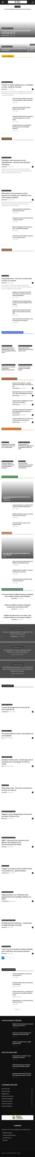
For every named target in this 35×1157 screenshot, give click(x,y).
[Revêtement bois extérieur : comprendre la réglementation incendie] (9, 360)
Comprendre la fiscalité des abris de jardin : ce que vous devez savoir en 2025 (21, 311)
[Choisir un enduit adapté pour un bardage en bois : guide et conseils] (17, 71)
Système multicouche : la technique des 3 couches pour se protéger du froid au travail (17, 762)
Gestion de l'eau (5, 442)
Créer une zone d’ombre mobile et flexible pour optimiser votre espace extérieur (17, 950)
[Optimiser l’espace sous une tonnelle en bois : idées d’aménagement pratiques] (6, 394)
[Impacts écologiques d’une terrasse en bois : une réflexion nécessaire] (6, 229)
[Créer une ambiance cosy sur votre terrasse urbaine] (6, 525)
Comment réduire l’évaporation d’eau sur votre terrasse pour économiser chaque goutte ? (25, 466)
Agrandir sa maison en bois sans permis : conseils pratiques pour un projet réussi (22, 118)
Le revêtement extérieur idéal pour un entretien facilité (24, 368)
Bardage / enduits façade (7, 82)
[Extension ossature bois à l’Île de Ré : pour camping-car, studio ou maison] (6, 1076)
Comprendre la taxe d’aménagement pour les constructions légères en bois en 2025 (22, 302)
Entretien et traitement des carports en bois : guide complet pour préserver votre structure (22, 411)
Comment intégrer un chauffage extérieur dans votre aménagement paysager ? (8, 466)
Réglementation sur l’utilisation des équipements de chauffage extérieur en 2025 (16, 897)
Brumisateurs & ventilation (24, 442)
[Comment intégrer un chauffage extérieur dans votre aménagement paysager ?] (9, 456)
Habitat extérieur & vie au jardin (8, 837)
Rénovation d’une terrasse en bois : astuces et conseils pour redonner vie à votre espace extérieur (16, 195)
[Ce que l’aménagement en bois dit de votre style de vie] (17, 24)
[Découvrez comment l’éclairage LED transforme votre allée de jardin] (6, 1035)
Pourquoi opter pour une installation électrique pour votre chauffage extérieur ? (21, 127)
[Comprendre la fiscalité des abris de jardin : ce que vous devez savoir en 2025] (6, 312)
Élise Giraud (14, 598)
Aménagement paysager (7, 28)
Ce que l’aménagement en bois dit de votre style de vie (17, 9)
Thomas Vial (4, 89)
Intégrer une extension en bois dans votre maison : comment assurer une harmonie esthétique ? (21, 294)
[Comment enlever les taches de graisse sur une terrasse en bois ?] (6, 238)
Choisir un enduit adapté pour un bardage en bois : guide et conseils (17, 86)
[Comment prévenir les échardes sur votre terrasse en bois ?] (6, 211)
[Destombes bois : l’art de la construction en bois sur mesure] (17, 264)
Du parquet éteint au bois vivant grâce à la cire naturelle (16, 554)
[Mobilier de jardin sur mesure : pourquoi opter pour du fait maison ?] (6, 516)
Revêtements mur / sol (7, 46)
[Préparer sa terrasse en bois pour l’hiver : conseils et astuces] (6, 220)
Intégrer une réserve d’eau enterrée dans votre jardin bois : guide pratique (8, 446)
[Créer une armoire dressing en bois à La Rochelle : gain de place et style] (6, 564)
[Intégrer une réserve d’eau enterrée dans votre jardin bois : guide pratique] (9, 437)
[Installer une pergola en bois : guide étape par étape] (6, 1044)
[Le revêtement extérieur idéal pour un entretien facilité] (25, 360)
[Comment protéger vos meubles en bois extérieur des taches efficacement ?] (6, 507)
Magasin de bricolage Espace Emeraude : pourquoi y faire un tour (25, 349)
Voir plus (17, 1009)
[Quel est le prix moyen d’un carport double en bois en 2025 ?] (6, 110)
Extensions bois (5, 275)
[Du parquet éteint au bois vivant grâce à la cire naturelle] (14, 44)
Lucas (4, 556)
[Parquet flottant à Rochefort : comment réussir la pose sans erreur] (6, 572)
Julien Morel (4, 166)
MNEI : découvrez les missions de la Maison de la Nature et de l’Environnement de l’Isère (15, 842)
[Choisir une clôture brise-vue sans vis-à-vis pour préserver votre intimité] (6, 421)
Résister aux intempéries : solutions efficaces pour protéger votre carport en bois (22, 384)
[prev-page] (3, 134)
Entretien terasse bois (6, 157)
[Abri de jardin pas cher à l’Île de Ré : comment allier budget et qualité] (6, 1067)
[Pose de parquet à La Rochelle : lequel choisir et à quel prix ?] (6, 581)
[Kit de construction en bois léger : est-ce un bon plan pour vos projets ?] (6, 321)
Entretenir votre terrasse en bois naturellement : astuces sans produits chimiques (16, 162)
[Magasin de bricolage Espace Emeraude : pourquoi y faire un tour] (25, 341)
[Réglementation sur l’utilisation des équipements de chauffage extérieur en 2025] (25, 437)
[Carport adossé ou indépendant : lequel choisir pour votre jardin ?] (6, 403)
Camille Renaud (6, 500)
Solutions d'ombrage (6, 946)
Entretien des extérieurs (7, 345)
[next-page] (5, 134)
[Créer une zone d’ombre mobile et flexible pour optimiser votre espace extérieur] (17, 939)
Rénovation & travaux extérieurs (25, 345)
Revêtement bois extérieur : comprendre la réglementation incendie (9, 368)
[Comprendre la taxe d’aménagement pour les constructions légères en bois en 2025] (6, 303)
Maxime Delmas (16, 388)
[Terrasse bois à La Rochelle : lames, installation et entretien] (6, 1058)
